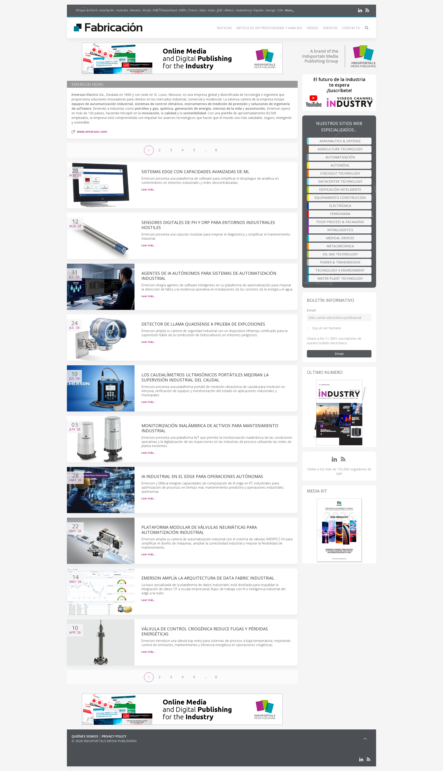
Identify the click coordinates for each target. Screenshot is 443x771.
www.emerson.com (92, 131)
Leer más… (148, 189)
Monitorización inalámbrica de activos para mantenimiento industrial (209, 428)
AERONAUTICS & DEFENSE (340, 141)
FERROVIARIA (340, 214)
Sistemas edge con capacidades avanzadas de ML (195, 171)
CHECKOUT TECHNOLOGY (340, 173)
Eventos (330, 28)
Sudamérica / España (249, 10)
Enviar (339, 353)
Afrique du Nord (86, 10)
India (211, 10)
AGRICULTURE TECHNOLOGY (340, 149)
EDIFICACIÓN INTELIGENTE (340, 189)
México (229, 10)
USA (280, 10)
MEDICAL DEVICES (340, 238)
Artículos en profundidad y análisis (269, 28)
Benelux (135, 10)
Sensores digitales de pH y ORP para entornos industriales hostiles (208, 225)
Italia (203, 10)
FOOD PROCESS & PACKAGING (340, 222)
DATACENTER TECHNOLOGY (340, 181)
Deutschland (169, 10)
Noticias (224, 28)
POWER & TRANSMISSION (340, 262)
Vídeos (312, 28)
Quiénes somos (85, 736)
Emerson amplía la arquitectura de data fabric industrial (207, 578)
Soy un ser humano (326, 328)
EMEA (182, 10)
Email (311, 310)
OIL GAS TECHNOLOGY (340, 254)
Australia (122, 10)
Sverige (270, 10)
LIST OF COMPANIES (87, 745)
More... (289, 10)
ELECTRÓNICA (340, 205)
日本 (219, 10)
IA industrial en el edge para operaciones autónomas (202, 476)
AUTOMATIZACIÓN (340, 157)
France (193, 10)
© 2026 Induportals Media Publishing (104, 741)
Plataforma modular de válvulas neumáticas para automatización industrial (199, 529)
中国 (155, 10)
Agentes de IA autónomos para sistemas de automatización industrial (208, 275)
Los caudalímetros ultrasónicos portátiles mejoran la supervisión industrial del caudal (205, 377)
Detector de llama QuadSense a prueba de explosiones (203, 324)
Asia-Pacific (106, 10)
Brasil (146, 10)
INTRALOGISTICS (340, 230)
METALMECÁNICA (340, 246)
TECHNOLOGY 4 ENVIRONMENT (340, 270)
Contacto (351, 28)
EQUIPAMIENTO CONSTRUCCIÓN (340, 197)
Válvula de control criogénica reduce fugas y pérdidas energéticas (204, 631)
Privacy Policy (114, 736)
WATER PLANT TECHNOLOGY (340, 278)
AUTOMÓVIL (340, 165)
